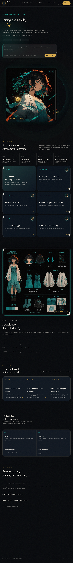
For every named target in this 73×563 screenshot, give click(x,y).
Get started (65, 3)
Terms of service (57, 558)
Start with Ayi (50, 55)
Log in (54, 3)
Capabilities (25, 2)
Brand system (32, 3)
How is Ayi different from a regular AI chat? (14, 484)
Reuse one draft (16, 60)
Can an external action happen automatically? (15, 500)
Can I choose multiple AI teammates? (12, 494)
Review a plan (25, 60)
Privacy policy (67, 558)
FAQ (49, 2)
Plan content (6, 60)
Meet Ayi (12, 550)
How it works (40, 3)
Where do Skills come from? (10, 506)
